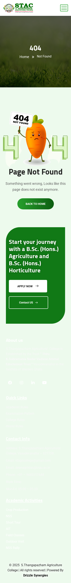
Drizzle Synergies (35, 575)
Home (24, 57)
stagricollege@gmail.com (33, 460)
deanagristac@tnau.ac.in (32, 467)
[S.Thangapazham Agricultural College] (18, 8)
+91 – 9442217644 (30, 475)
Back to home (36, 203)
